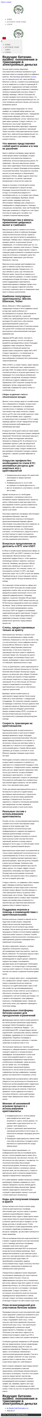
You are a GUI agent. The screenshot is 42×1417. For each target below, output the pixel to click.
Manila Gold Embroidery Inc (19, 1408)
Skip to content (6, 2)
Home (9, 19)
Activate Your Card (16, 22)
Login (9, 24)
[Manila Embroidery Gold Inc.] (18, 14)
